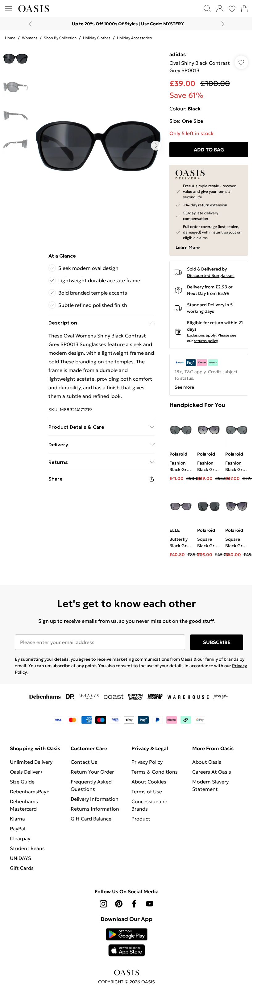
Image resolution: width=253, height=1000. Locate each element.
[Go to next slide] (156, 146)
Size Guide (22, 782)
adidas (177, 54)
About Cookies (148, 782)
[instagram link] (103, 903)
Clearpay (20, 838)
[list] (97, 146)
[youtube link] (149, 903)
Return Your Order (92, 772)
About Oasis (206, 762)
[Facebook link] (134, 903)
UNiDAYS (20, 858)
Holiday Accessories (134, 37)
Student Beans (27, 848)
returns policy (206, 340)
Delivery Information (94, 799)
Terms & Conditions (154, 772)
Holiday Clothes (96, 37)
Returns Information (95, 809)
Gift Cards (22, 868)
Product (140, 819)
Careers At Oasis (211, 772)
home (10, 37)
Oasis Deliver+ (26, 772)
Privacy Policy (147, 762)
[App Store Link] (126, 942)
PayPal (17, 828)
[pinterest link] (118, 903)
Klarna (17, 819)
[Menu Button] (8, 8)
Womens (29, 37)
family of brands (221, 659)
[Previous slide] (30, 24)
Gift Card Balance (91, 819)
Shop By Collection (60, 37)
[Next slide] (223, 24)
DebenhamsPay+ (29, 791)
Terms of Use (146, 791)
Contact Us (84, 762)
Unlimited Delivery (31, 762)
